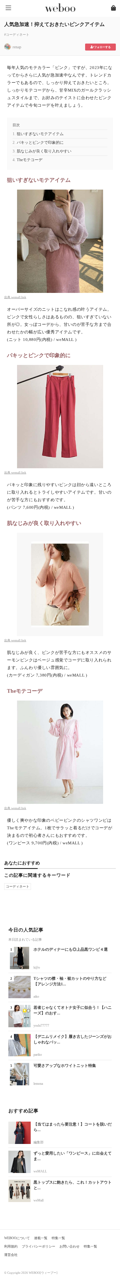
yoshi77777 (41, 1026)
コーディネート (17, 886)
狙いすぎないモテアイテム (40, 134)
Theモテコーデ (29, 160)
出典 (7, 297)
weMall (38, 1200)
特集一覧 (58, 1238)
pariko (37, 1055)
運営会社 (11, 1255)
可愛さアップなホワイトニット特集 (64, 1066)
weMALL (40, 1171)
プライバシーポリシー (38, 1246)
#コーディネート (16, 35)
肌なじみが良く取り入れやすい (44, 151)
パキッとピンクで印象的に (40, 142)
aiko (36, 996)
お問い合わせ (69, 1246)
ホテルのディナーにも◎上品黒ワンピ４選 (70, 949)
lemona (38, 1084)
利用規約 (11, 1246)
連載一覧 (40, 1238)
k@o (36, 967)
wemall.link (18, 297)
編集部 (38, 1142)
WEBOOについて (17, 1238)
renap (17, 47)
